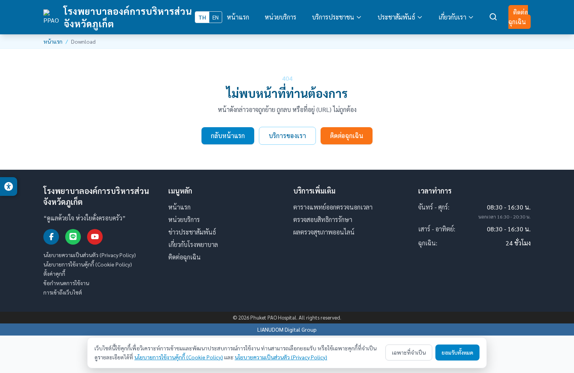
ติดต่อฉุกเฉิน (518, 17)
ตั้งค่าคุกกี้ (54, 273)
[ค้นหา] (493, 17)
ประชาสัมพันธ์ (396, 17)
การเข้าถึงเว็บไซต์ (62, 292)
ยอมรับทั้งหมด (457, 352)
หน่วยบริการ (280, 17)
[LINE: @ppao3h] (73, 237)
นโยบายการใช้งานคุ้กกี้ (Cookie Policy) (87, 264)
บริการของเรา (287, 135)
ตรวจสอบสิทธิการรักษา (322, 219)
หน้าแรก (238, 17)
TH (202, 17)
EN (215, 17)
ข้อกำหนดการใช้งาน (66, 282)
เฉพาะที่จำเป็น (409, 352)
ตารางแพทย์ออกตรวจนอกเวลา (333, 207)
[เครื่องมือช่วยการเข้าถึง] (8, 186)
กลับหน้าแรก (228, 135)
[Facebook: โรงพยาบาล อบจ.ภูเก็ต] (51, 237)
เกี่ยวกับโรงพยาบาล (193, 244)
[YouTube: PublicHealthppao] (95, 237)
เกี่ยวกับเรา (452, 17)
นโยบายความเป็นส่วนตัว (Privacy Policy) (89, 254)
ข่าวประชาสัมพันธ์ (192, 232)
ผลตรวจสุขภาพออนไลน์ (324, 232)
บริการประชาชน (333, 17)
